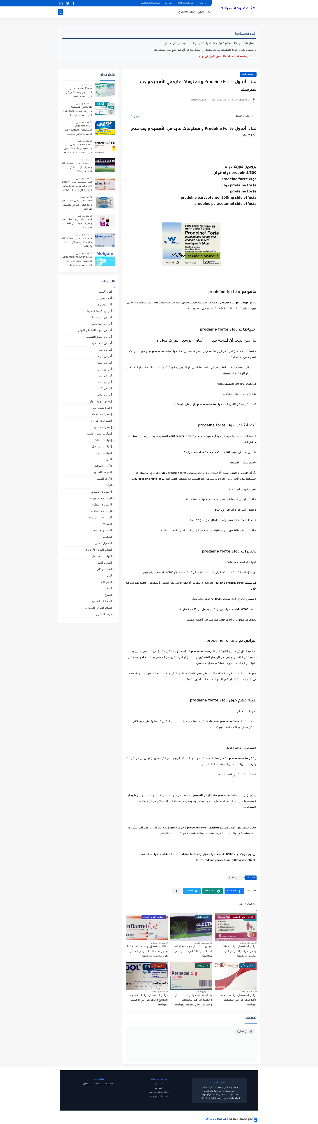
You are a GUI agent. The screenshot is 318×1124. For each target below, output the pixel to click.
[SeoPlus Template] (255, 1119)
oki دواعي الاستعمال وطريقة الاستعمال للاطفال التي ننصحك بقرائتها (77, 111)
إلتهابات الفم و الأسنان (99, 433)
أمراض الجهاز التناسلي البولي (94, 330)
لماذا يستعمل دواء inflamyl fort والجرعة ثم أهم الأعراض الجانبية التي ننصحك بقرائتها (147, 951)
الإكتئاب (107, 485)
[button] (234, 891)
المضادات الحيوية (102, 601)
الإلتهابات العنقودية (101, 498)
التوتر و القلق (104, 562)
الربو (109, 575)
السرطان (106, 581)
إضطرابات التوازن (101, 420)
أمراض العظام (104, 362)
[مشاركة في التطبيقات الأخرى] (176, 891)
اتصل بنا (159, 1088)
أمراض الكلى (104, 394)
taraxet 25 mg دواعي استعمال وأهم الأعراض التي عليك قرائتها (79, 92)
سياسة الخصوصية (150, 3)
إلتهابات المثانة (103, 440)
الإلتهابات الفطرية (101, 504)
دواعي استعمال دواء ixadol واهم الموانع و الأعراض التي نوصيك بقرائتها (148, 1000)
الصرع (108, 594)
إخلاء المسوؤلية (186, 3)
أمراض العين (105, 369)
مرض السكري (186, 12)
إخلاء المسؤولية (159, 1096)
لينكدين (87, 1084)
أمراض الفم (105, 375)
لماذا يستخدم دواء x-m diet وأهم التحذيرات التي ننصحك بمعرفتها (77, 223)
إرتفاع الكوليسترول (101, 401)
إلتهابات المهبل (103, 452)
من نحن (202, 3)
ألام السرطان (104, 298)
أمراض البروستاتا (102, 317)
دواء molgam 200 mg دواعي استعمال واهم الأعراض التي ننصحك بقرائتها (77, 261)
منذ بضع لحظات (246, 942)
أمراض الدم (105, 349)
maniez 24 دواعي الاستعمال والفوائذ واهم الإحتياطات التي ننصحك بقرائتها (78, 131)
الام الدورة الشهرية (101, 530)
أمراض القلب (104, 381)
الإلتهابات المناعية (101, 511)
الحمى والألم (248, 74)
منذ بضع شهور (82, 84)
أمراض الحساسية (102, 343)
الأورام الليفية (104, 478)
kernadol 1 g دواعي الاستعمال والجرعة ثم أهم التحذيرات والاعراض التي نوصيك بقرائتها (193, 1000)
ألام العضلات (105, 304)
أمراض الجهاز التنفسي (99, 336)
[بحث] (60, 12)
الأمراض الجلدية (103, 472)
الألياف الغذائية (103, 465)
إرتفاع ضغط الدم (102, 407)
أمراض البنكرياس (102, 323)
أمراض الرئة (105, 356)
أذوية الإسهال (104, 291)
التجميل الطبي (103, 543)
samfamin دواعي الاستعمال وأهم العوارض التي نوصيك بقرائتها (76, 205)
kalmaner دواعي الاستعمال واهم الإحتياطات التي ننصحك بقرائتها (77, 167)
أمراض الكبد (105, 388)
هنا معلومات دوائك (237, 9)
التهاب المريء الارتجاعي (98, 549)
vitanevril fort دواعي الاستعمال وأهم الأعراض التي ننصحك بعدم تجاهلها (78, 149)
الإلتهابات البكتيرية (101, 491)
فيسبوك (109, 1084)
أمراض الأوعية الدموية (99, 310)
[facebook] (73, 3)
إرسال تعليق (244, 1031)
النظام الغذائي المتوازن (98, 607)
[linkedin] (61, 3)
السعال (108, 588)
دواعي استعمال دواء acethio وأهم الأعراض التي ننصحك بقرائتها (239, 1000)
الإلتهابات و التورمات (100, 517)
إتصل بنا (169, 3)
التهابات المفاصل (102, 556)
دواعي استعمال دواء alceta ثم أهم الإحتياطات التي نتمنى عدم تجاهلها (193, 951)
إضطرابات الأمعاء (102, 414)
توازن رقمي (204, 12)
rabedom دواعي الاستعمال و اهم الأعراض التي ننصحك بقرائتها (77, 242)
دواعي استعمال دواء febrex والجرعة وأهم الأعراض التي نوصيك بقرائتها (239, 951)
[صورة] (105, 90)
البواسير (107, 536)
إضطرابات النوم (103, 427)
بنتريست (97, 1084)
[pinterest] (67, 3)
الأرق (109, 459)
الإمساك (107, 523)
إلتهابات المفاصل (102, 446)
